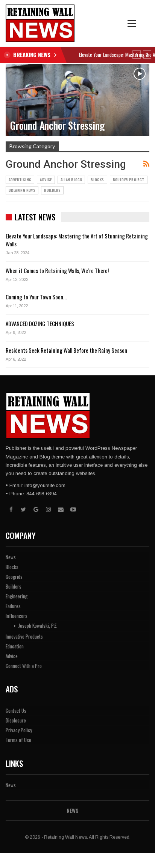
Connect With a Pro (24, 665)
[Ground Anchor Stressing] (77, 100)
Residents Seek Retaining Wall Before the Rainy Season (66, 350)
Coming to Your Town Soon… (36, 297)
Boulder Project (128, 179)
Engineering (16, 596)
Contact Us (16, 710)
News (11, 557)
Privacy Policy (19, 730)
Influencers (16, 615)
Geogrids (14, 576)
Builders (52, 190)
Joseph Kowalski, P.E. (37, 625)
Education (15, 646)
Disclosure (16, 720)
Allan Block (71, 179)
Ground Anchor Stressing (57, 125)
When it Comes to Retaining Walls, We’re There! (57, 270)
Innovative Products (24, 636)
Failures (13, 606)
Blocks (97, 179)
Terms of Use (18, 740)
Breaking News (22, 190)
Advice (46, 179)
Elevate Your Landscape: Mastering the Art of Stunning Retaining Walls (77, 240)
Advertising (20, 179)
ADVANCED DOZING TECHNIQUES (40, 323)
